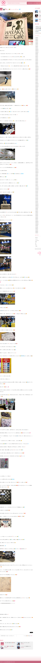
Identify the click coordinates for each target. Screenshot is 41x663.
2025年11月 (36, 50)
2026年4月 (36, 43)
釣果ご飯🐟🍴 (37, 31)
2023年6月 (36, 92)
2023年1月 (36, 99)
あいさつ (36, 237)
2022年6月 (36, 109)
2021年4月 (36, 129)
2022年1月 (36, 116)
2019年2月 (36, 166)
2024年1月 (36, 82)
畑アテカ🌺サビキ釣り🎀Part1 (9, 646)
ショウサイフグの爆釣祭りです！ (26, 646)
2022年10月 (36, 103)
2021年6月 (36, 126)
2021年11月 (36, 119)
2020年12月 (36, 135)
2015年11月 (36, 222)
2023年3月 (36, 96)
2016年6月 (36, 212)
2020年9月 (36, 139)
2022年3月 (36, 113)
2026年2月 (36, 46)
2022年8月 (36, 106)
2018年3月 (36, 182)
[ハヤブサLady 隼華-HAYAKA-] (3, 5)
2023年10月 (36, 86)
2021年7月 (36, 125)
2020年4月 (36, 146)
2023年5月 (36, 93)
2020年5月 (36, 145)
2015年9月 (36, 225)
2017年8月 (36, 192)
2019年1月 (36, 168)
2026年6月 (36, 40)
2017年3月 (36, 199)
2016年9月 (36, 208)
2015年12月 (36, 221)
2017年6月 (36, 195)
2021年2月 (36, 132)
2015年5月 (36, 231)
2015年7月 (36, 228)
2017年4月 (36, 198)
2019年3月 (36, 165)
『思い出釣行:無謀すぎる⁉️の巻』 (9, 642)
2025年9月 (36, 53)
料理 (36, 241)
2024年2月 (36, 80)
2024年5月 (36, 76)
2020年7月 (36, 142)
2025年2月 (36, 63)
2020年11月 (36, 136)
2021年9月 (36, 122)
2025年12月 (36, 49)
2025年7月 (36, 56)
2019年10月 (36, 155)
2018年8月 (36, 175)
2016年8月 (36, 209)
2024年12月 (36, 66)
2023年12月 (36, 83)
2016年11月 (36, 205)
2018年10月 (36, 172)
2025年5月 (36, 59)
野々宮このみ (4, 8)
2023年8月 (36, 89)
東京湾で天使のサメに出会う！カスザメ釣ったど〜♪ (7, 635)
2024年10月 (36, 69)
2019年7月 (36, 159)
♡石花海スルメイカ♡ (38, 26)
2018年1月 (36, 185)
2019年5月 (36, 162)
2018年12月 (36, 169)
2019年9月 (36, 156)
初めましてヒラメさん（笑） (25, 642)
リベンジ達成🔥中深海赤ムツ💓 (28, 635)
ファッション (37, 240)
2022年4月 (36, 112)
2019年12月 (36, 152)
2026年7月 (36, 39)
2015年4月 (36, 232)
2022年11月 (36, 102)
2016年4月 (36, 215)
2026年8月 (36, 37)
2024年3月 (36, 79)
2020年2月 (36, 149)
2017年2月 (36, 201)
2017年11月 (36, 188)
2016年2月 (36, 218)
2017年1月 (36, 202)
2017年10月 (36, 189)
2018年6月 (36, 178)
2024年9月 (36, 70)
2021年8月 (36, 123)
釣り (36, 244)
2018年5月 (36, 179)
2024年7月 (36, 73)
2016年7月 (36, 211)
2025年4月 (36, 60)
